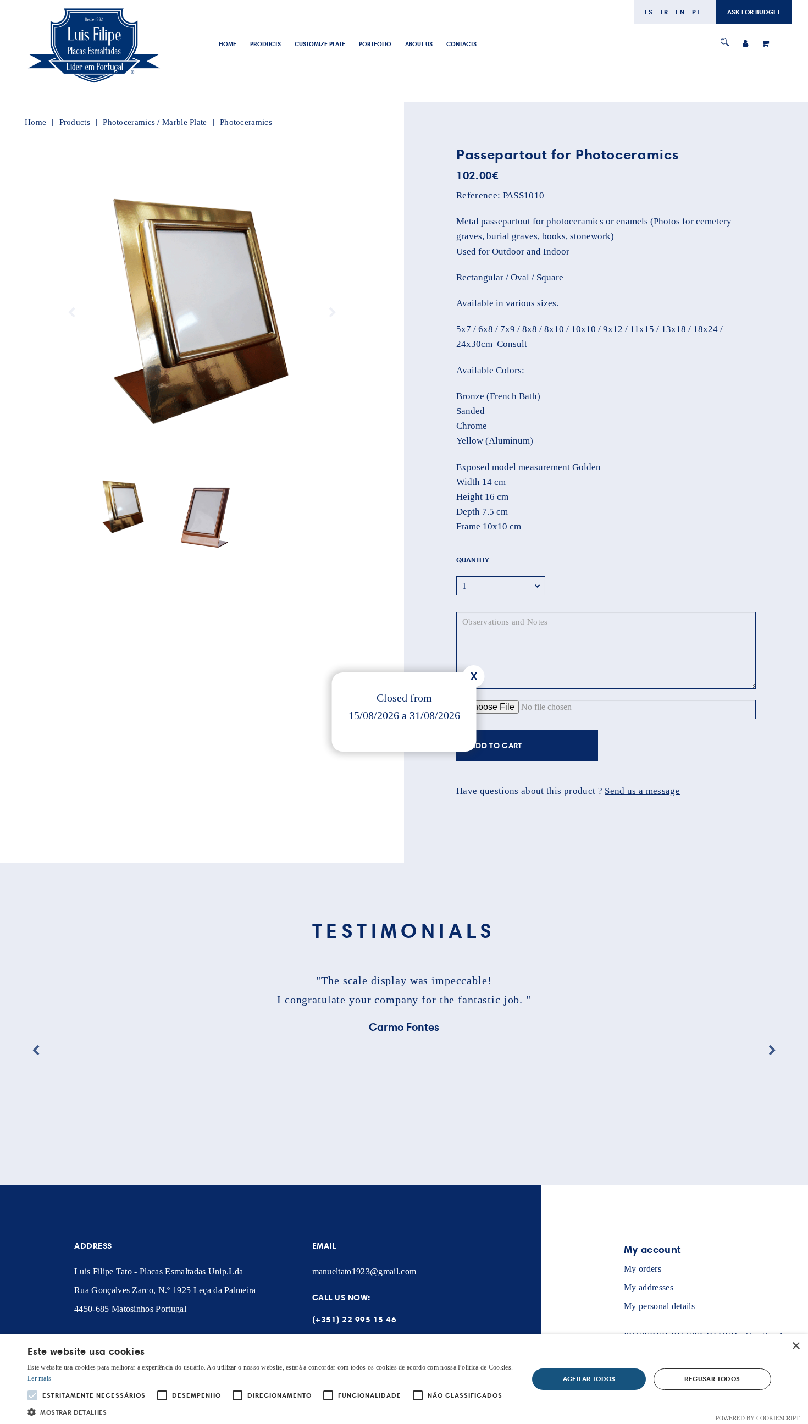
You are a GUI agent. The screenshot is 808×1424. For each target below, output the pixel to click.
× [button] (796, 1346)
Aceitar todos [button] (589, 1379)
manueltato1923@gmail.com (364, 1271)
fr (664, 12)
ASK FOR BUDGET (754, 12)
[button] (270, 1411)
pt (696, 12)
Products (265, 44)
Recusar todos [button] (712, 1379)
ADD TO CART (496, 745)
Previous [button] (71, 313)
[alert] (404, 1379)
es (649, 12)
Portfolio (375, 44)
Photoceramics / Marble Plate (155, 122)
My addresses (648, 1287)
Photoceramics (246, 122)
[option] (202, 312)
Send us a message (642, 791)
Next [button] (332, 313)
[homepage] (93, 83)
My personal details (659, 1306)
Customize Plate (320, 44)
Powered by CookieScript (758, 1418)
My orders (642, 1268)
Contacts (461, 44)
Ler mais (39, 1378)
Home (227, 44)
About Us (419, 44)
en (680, 12)
